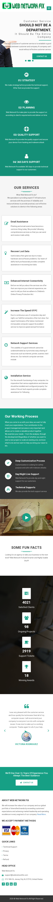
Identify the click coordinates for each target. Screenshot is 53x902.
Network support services (24, 343)
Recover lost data (20, 251)
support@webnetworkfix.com (16, 875)
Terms (5, 855)
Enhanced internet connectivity (27, 281)
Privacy (6, 851)
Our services (12, 52)
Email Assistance (19, 221)
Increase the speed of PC (24, 310)
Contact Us (28, 783)
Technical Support (10, 847)
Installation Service (21, 375)
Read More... (42, 814)
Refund (6, 859)
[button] (49, 8)
